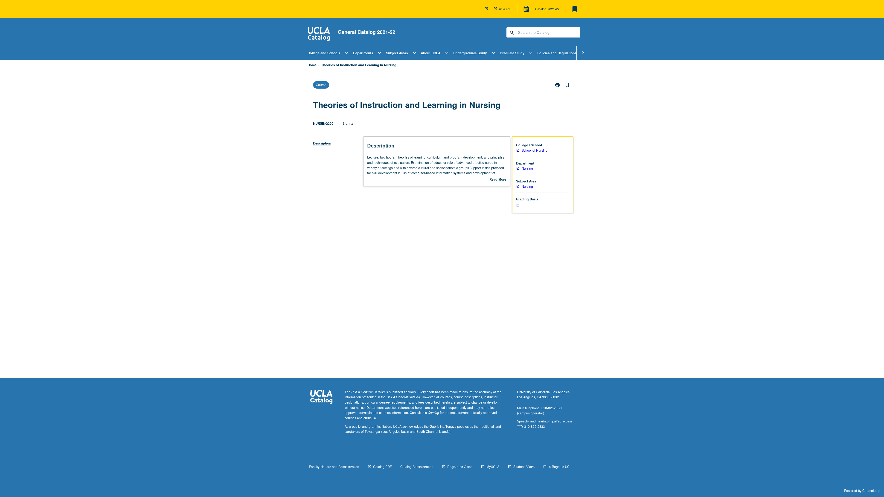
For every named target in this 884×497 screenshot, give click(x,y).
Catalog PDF (382, 466)
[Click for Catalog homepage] (318, 34)
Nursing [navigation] (527, 168)
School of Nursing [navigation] (534, 150)
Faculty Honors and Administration (334, 466)
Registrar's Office (459, 466)
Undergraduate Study (470, 53)
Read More (497, 179)
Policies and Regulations (557, 53)
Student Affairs (524, 466)
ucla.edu (505, 9)
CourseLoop (871, 490)
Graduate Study (512, 53)
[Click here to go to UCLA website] (321, 397)
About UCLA (430, 53)
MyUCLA (492, 466)
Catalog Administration (416, 466)
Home (312, 65)
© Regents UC (559, 466)
